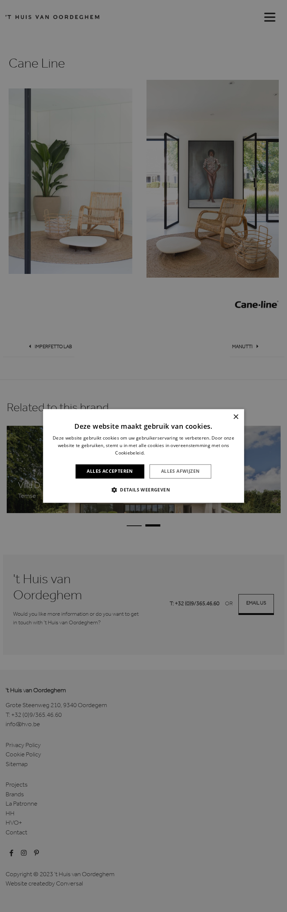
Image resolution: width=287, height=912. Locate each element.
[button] (143, 490)
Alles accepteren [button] (110, 471)
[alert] (143, 456)
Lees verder (159, 453)
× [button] (235, 417)
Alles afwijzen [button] (180, 471)
